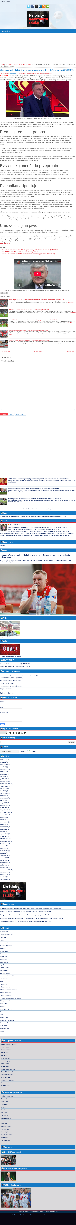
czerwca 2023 (4, 850)
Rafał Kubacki (5, 1066)
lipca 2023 (3, 848)
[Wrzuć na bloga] (3, 293)
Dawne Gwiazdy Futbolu (7, 934)
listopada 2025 (4, 781)
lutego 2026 (3, 774)
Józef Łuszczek (5, 1058)
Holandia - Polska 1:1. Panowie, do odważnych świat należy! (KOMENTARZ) (29, 309)
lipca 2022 (3, 877)
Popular (4, 414)
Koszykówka (3, 959)
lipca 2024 (3, 819)
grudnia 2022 (3, 865)
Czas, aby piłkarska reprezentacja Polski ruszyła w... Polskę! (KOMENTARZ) (28, 330)
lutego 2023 (3, 860)
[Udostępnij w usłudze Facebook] (7, 293)
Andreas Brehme (5, 1099)
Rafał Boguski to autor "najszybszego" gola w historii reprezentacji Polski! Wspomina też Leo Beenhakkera (38, 479)
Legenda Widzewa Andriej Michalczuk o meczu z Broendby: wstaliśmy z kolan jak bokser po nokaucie (35, 556)
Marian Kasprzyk (5, 1061)
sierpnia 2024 (4, 817)
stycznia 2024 (4, 834)
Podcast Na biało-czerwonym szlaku (10, 998)
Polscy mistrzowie (5, 1001)
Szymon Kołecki (5, 1077)
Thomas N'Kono (5, 1140)
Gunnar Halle (4, 1104)
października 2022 (5, 870)
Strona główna (5, 2)
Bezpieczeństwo (5, 931)
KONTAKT (3, 545)
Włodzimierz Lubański (7, 1080)
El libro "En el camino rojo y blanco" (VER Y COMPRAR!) (15, 666)
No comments (48, 73)
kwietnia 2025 (4, 798)
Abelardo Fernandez (7, 1096)
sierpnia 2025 (4, 788)
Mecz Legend (4, 970)
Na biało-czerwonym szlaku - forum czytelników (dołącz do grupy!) (19, 675)
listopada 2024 (4, 810)
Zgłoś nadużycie (7, 693)
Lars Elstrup (4, 1115)
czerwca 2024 (4, 822)
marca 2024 (3, 829)
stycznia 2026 (4, 776)
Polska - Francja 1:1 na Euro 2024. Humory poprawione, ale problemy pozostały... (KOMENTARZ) (28, 254)
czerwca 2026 (4, 764)
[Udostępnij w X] (5, 293)
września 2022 (4, 872)
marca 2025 (3, 800)
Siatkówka (3, 1012)
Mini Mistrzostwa (5, 973)
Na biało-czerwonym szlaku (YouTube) (11, 686)
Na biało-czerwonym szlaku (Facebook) (11, 677)
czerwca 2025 (4, 793)
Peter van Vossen (6, 1126)
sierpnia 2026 (4, 759)
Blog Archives (20, 414)
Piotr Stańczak (4, 73)
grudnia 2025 (3, 779)
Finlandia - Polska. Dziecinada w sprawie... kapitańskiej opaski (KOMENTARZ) (29, 340)
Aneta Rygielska (5, 1047)
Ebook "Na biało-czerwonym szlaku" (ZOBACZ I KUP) (15, 664)
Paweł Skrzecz (5, 1063)
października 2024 (5, 812)
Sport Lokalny (4, 1017)
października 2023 (5, 841)
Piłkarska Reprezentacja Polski (22, 64)
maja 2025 (3, 795)
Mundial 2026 (4, 978)
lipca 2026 (3, 762)
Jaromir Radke (5, 1052)
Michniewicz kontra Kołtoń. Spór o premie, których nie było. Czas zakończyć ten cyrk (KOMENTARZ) (37, 70)
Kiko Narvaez (5, 1110)
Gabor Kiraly (4, 1101)
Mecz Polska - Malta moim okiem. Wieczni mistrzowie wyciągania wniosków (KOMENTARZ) (33, 320)
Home (2, 64)
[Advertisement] (38, 48)
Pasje (1, 981)
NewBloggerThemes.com (59, 1214)
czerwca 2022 (4, 879)
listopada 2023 (4, 838)
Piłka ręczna (3, 984)
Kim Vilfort (4, 1112)
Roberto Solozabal (6, 1134)
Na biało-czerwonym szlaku (37, 1211)
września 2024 (4, 815)
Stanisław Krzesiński (7, 1074)
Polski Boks (3, 1003)
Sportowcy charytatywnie (7, 1020)
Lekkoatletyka (4, 962)
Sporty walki (3, 1025)
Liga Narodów (4, 965)
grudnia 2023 (3, 836)
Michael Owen (5, 1121)
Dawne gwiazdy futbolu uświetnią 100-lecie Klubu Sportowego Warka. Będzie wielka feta (25, 921)
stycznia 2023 (4, 862)
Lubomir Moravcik (6, 1118)
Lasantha (33, 1214)
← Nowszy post (5, 351)
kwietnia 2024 (4, 826)
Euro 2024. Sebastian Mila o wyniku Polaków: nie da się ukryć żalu (20, 252)
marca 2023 (3, 858)
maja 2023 (3, 853)
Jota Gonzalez (4, 951)
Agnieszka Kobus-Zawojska (9, 1044)
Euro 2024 (3, 937)
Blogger (50, 509)
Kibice (2, 954)
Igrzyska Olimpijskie (5, 945)
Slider (1, 1014)
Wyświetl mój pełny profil (9, 538)
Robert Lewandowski (6, 1009)
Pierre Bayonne (5, 1129)
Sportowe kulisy (4, 1023)
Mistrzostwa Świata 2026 (7, 976)
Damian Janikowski (6, 1050)
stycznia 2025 (4, 805)
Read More (71, 302)
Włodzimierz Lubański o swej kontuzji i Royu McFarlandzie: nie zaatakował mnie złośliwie (33, 488)
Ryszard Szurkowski (7, 1072)
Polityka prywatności (6, 689)
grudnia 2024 (3, 807)
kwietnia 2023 (4, 855)
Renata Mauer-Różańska (8, 1069)
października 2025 (5, 783)
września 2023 (4, 843)
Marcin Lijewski (4, 967)
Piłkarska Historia (5, 987)
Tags (11, 414)
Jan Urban (3, 948)
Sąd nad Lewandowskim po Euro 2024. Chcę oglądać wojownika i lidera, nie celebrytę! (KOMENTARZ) (30, 250)
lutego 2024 (3, 831)
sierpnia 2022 (4, 874)
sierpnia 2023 (4, 846)
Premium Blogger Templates (44, 1214)
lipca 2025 (3, 791)
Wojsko (2, 1031)
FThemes (17, 1214)
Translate (33, 751)
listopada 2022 (4, 867)
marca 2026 (3, 771)
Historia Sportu (4, 943)
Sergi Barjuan (5, 1137)
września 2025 (4, 786)
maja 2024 (3, 824)
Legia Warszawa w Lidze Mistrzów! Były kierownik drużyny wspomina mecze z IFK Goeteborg (34, 498)
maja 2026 (3, 767)
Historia (2, 940)
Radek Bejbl (4, 1132)
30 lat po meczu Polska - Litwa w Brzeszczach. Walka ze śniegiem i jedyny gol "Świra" (24, 915)
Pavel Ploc (4, 1123)
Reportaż (2, 1006)
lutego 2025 (3, 803)
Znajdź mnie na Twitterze (7, 683)
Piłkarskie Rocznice (5, 995)
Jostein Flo (4, 1107)
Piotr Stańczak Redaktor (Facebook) (10, 680)
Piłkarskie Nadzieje (5, 992)
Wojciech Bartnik (6, 1083)
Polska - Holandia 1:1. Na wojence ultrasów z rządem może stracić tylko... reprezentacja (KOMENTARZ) (36, 299)
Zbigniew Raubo (5, 1085)
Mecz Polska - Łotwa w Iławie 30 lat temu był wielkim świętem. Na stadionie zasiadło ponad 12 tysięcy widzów (31, 918)
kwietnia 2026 (4, 769)
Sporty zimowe (4, 1028)
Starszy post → (71, 351)
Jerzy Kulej (4, 1055)
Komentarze (8, 64)
